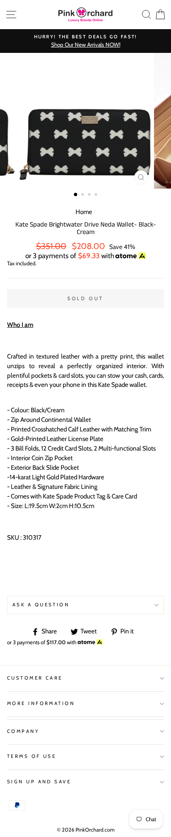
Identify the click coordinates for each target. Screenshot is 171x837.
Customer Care (35, 678)
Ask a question (40, 605)
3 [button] (90, 195)
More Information (41, 703)
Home (84, 212)
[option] (85, 41)
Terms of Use (31, 756)
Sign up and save (39, 782)
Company (23, 731)
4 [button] (97, 195)
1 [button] (76, 195)
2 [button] (83, 195)
